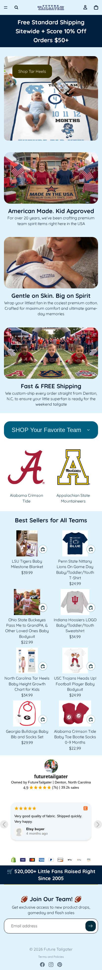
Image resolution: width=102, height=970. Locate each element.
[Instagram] (51, 965)
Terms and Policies (51, 957)
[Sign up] (90, 926)
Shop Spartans (31, 71)
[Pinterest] (60, 965)
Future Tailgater (58, 949)
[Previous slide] (12, 98)
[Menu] (5, 7)
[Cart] (96, 7)
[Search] (16, 7)
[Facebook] (42, 965)
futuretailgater (51, 776)
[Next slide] (90, 98)
